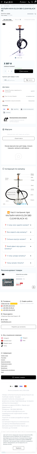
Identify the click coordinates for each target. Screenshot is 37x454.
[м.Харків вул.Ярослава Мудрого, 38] (18, 296)
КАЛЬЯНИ (6, 5)
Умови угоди (4, 355)
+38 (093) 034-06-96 (9, 310)
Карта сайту (4, 366)
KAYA (8, 13)
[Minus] (5, 71)
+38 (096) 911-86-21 (8, 308)
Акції (2, 372)
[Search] (32, 2)
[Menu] (2, 2)
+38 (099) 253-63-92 (9, 305)
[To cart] (33, 287)
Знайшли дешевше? (9, 66)
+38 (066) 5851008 (16, 409)
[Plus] (11, 71)
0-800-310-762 (5, 303)
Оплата (3, 359)
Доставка (3, 357)
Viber (24, 340)
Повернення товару (6, 364)
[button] (15, 57)
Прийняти (18, 448)
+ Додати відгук (18, 138)
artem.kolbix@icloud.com (16, 411)
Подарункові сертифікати (8, 370)
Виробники (4, 368)
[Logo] (8, 2)
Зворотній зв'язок (5, 361)
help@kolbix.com (6, 322)
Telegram (25, 338)
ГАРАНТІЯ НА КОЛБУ (21, 274)
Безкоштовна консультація (18, 117)
